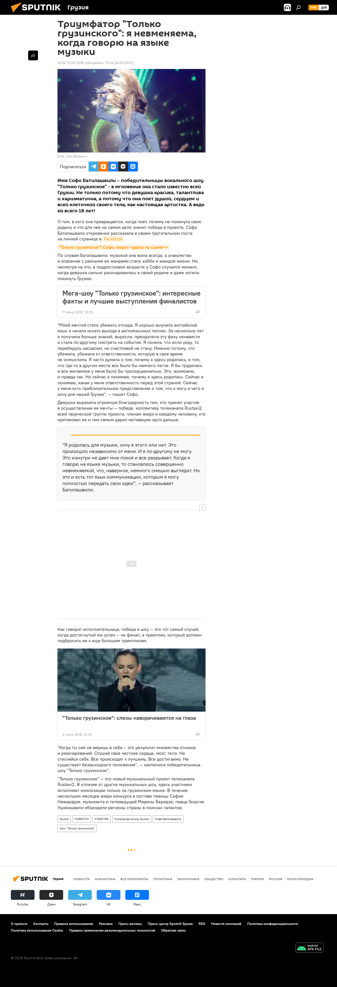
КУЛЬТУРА (102, 819)
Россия (275, 879)
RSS (202, 923)
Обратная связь (173, 930)
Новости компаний (226, 923)
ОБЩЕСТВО (214, 879)
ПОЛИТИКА (162, 879)
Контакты (40, 923)
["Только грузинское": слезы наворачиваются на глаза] (131, 680)
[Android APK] (309, 948)
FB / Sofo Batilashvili (74, 156)
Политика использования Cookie (37, 930)
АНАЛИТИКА (105, 879)
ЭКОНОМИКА (188, 879)
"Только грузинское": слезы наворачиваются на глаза (129, 718)
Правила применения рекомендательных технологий (112, 930)
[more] (198, 312)
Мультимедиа (300, 879)
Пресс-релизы (130, 923)
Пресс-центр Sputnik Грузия (170, 923)
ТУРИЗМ (257, 879)
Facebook (113, 239)
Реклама (105, 923)
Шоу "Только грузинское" (77, 828)
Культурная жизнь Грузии (131, 819)
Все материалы (134, 879)
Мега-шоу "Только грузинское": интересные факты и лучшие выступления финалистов (131, 297)
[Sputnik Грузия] (37, 13)
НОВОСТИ (82, 819)
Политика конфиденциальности (272, 923)
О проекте (19, 923)
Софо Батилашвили (168, 819)
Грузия (64, 819)
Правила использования (73, 923)
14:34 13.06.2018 (70, 63)
